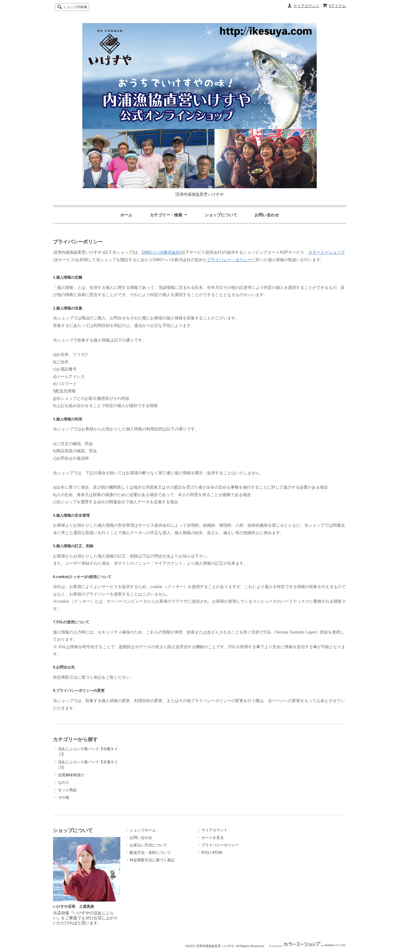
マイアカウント (306, 6)
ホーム (126, 215)
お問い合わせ (267, 215)
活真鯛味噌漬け (71, 775)
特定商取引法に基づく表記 (152, 860)
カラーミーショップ (326, 252)
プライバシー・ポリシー (229, 259)
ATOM (217, 852)
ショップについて (221, 215)
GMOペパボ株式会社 (161, 252)
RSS (205, 852)
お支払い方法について (148, 845)
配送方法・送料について (150, 852)
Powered (276, 946)
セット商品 (67, 790)
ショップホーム (143, 830)
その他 (63, 797)
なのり (63, 782)
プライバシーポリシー (220, 845)
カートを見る (212, 837)
